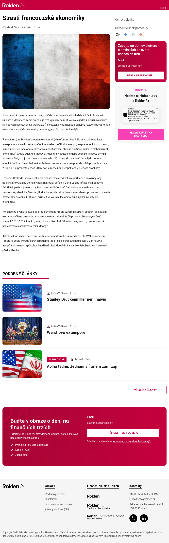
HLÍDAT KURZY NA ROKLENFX (140, 134)
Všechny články (145, 390)
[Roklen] (93, 496)
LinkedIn (144, 518)
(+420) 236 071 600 (146, 493)
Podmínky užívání (55, 494)
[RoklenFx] (98, 507)
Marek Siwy (13, 27)
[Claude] (141, 34)
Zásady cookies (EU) (57, 509)
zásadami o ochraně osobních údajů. (132, 441)
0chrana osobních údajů (58, 504)
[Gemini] (125, 34)
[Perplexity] (133, 34)
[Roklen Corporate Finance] (105, 517)
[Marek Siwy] (4, 27)
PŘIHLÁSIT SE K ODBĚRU (140, 75)
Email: (121, 60)
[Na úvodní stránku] (14, 5)
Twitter (133, 518)
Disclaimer (51, 499)
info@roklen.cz (146, 499)
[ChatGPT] (117, 34)
